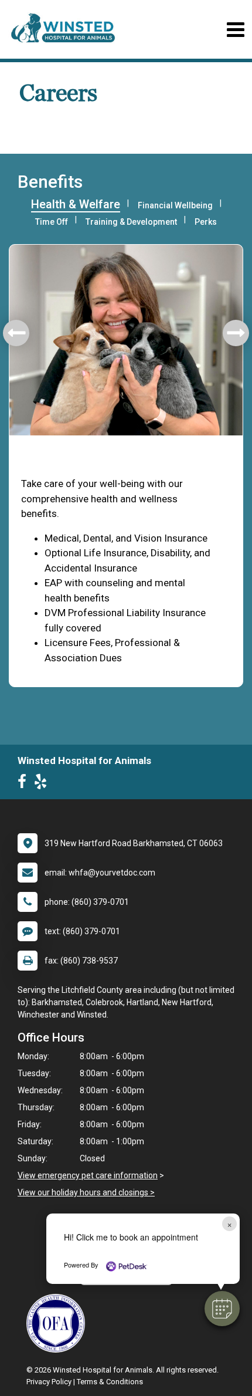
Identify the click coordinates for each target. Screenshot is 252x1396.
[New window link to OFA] (58, 1323)
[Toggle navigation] (235, 29)
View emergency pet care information (88, 1175)
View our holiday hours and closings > (86, 1192)
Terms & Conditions (110, 1381)
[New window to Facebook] (25, 784)
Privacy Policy (48, 1381)
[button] (222, 1308)
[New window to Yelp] (43, 784)
